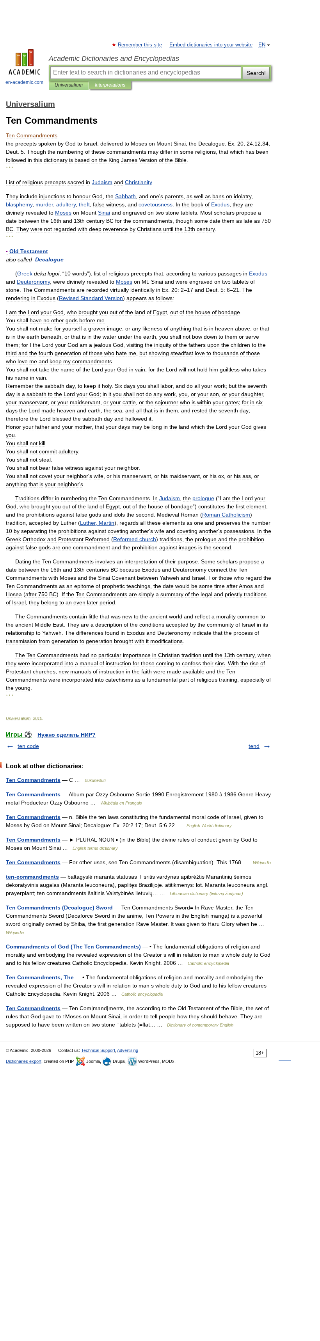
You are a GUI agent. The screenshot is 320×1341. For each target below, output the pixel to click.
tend (254, 746)
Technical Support (98, 1050)
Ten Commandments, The (40, 977)
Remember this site (140, 45)
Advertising (127, 1050)
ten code (28, 746)
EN (261, 45)
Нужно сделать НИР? (66, 735)
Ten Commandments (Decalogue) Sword (59, 907)
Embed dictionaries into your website (210, 45)
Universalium (69, 85)
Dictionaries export (23, 1061)
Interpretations (110, 85)
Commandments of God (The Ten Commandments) (73, 946)
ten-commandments (32, 877)
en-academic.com (24, 82)
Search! (256, 73)
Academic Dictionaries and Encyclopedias (114, 58)
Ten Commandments (33, 780)
